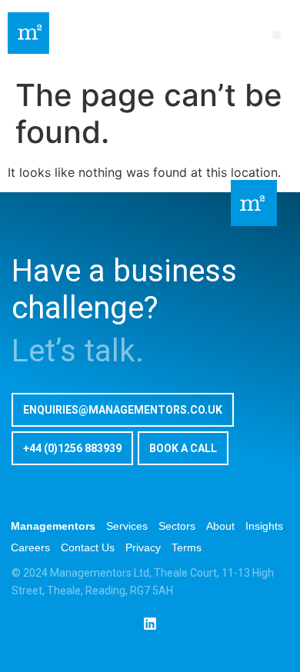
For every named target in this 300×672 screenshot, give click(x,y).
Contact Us (88, 547)
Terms (187, 547)
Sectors (176, 526)
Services (127, 526)
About (220, 526)
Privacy (143, 547)
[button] (276, 35)
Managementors (53, 526)
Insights (264, 526)
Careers (30, 547)
